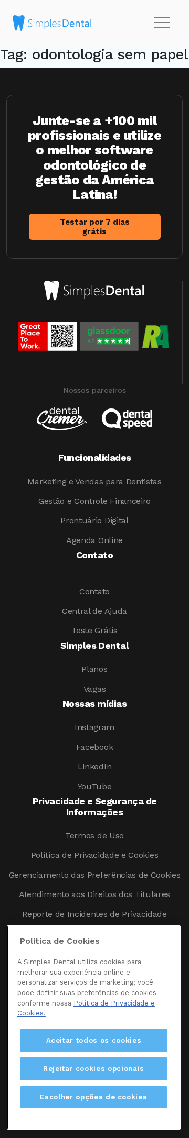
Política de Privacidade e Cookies (94, 855)
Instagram (94, 727)
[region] (94, 1027)
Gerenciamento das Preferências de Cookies (95, 875)
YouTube (95, 786)
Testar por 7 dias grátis (95, 226)
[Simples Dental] (52, 23)
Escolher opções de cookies (93, 1097)
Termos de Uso (94, 836)
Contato (94, 591)
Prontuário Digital (94, 520)
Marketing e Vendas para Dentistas (94, 482)
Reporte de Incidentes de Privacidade (94, 914)
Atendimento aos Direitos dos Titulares (94, 894)
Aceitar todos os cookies (94, 1040)
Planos (94, 669)
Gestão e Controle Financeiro (94, 501)
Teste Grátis (94, 630)
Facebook (94, 747)
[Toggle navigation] (162, 23)
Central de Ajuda (94, 611)
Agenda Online (94, 540)
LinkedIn (94, 766)
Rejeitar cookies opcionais (93, 1069)
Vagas (94, 689)
